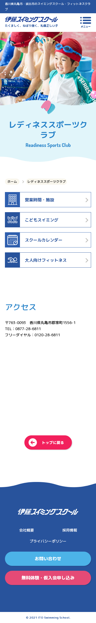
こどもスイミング (41, 220)
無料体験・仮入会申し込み (48, 578)
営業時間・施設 (39, 200)
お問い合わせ (48, 559)
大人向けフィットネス (46, 260)
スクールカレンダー (44, 240)
